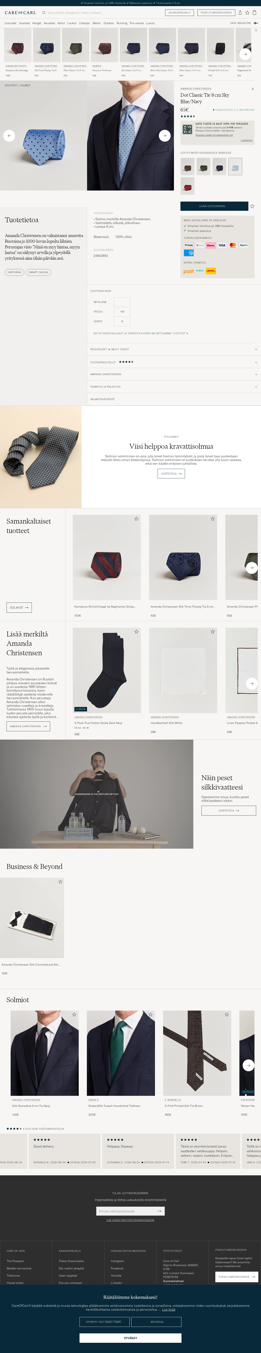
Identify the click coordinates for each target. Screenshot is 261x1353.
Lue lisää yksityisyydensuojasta (130, 1220)
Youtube (116, 1275)
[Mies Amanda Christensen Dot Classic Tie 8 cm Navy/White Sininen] (133, 45)
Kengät (36, 23)
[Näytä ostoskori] (254, 13)
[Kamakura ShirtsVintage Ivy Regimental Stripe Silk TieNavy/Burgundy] (107, 602)
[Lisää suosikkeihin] (135, 519)
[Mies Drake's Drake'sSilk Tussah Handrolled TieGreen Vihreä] (121, 1053)
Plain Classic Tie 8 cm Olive (74, 70)
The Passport (15, 1261)
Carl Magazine (240, 23)
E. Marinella (173, 1099)
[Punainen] (187, 186)
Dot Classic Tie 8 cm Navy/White (131, 70)
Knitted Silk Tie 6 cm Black (218, 70)
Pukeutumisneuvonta (216, 12)
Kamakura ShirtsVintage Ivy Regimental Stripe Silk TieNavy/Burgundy (17, 70)
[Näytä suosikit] (247, 13)
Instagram (117, 1261)
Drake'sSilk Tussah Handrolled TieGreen (114, 1106)
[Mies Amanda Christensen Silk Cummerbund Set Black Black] (32, 918)
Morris (97, 66)
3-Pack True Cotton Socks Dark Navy (98, 723)
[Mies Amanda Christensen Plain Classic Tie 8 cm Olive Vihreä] (75, 45)
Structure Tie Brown (102, 70)
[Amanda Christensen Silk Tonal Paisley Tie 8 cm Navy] (183, 602)
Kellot (61, 23)
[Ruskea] (187, 167)
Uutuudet (10, 23)
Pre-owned (137, 23)
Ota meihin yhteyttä (71, 1268)
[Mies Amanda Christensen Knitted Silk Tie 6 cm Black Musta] (220, 45)
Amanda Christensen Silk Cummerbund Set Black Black (30, 965)
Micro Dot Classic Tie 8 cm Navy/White (161, 70)
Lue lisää (168, 1309)
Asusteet (49, 23)
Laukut (71, 23)
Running (122, 23)
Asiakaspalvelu (179, 12)
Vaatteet (24, 23)
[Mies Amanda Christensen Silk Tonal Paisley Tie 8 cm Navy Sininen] (46, 45)
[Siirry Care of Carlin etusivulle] (20, 12)
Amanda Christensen (46, 66)
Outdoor (109, 23)
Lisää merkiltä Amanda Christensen (27, 643)
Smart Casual (39, 272)
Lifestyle (84, 23)
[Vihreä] (203, 167)
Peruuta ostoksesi (70, 1283)
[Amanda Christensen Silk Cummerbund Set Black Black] (32, 960)
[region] (130, 1151)
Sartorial (15, 272)
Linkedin (116, 1283)
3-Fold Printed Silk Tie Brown (184, 1106)
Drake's (93, 1099)
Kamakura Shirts (16, 66)
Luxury (150, 23)
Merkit (97, 23)
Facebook (117, 1268)
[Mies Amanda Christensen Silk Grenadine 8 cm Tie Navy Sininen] (45, 1053)
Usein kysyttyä (68, 1275)
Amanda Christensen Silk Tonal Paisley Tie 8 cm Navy (182, 607)
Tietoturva (13, 1275)
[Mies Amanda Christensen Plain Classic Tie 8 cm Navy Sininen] (191, 45)
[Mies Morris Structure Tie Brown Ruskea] (104, 45)
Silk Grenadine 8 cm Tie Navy (31, 1106)
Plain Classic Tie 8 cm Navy (189, 70)
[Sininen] (219, 167)
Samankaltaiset (29, 526)
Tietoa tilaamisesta (71, 1261)
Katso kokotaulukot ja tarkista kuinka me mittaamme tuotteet (140, 333)
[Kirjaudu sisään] (240, 12)
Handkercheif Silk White (166, 723)
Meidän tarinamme (19, 1268)
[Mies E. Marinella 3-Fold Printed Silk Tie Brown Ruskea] (197, 1053)
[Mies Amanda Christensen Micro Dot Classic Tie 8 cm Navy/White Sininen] (162, 45)
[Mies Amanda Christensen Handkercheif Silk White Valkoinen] (183, 670)
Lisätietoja (246, 140)
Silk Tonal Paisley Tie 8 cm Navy (45, 70)
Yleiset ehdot (15, 1283)
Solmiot (25, 85)
